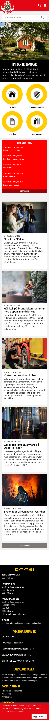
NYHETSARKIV (24, 545)
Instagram (7, 696)
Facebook (7, 693)
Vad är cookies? (17, 711)
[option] (24, 52)
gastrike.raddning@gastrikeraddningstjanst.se (21, 622)
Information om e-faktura (14, 613)
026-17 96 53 (7, 577)
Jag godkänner (39, 716)
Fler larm (24, 191)
